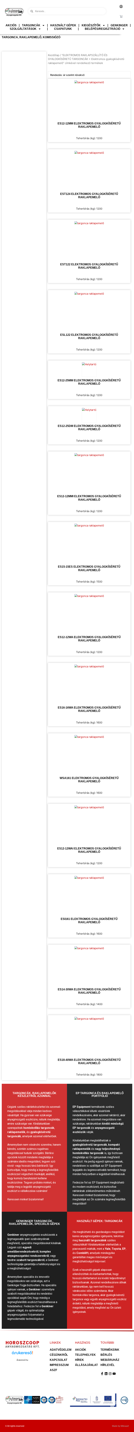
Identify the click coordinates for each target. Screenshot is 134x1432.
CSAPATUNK (63, 28)
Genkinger (119, 25)
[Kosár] (121, 16)
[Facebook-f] (102, 1373)
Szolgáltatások (23, 28)
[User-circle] (121, 6)
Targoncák (31, 25)
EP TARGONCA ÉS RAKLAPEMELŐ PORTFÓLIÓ (100, 1094)
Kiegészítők (91, 25)
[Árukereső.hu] (22, 1354)
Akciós (11, 25)
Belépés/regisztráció (102, 28)
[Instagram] (110, 1373)
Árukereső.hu (22, 1360)
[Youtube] (114, 1373)
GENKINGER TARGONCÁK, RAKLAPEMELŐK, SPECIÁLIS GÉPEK (34, 1222)
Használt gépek (63, 25)
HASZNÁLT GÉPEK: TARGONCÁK (100, 1221)
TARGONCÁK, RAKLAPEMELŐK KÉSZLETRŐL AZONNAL (34, 1094)
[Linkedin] (106, 1373)
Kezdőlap (53, 55)
